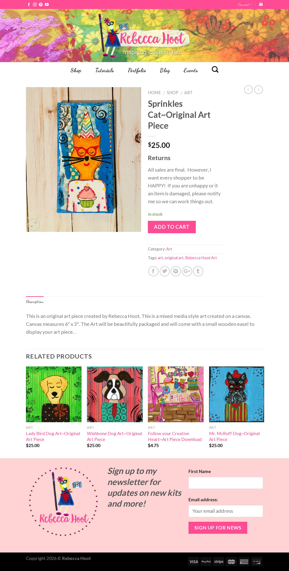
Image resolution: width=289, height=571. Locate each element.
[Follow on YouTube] (47, 5)
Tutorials (104, 70)
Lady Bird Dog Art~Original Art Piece (53, 436)
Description (35, 301)
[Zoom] (34, 225)
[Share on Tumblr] (198, 271)
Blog (165, 70)
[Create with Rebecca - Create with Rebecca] (144, 35)
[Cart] (261, 3)
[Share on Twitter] (165, 271)
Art (188, 92)
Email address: (203, 499)
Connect (243, 4)
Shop (75, 70)
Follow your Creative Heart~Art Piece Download (175, 436)
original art (174, 257)
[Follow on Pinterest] (40, 5)
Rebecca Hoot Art (201, 257)
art (160, 257)
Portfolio (137, 70)
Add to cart (171, 227)
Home (154, 92)
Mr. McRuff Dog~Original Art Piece (234, 436)
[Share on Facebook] (153, 271)
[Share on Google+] (187, 271)
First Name (200, 471)
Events (191, 70)
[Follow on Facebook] (29, 5)
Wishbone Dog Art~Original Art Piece (114, 436)
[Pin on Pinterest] (176, 271)
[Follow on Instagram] (35, 5)
